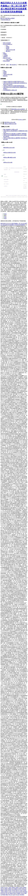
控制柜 (7, 46)
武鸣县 (6, 889)
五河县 (13, 890)
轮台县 (6, 887)
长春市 (2, 887)
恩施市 (24, 887)
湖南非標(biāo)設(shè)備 (9, 122)
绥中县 (3, 893)
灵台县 (17, 894)
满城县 (18, 893)
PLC (7, 45)
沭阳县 (9, 889)
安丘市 (2, 889)
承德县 (11, 893)
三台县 (13, 891)
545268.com (21, 119)
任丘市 (13, 894)
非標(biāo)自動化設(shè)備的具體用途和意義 (13, 85)
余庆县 (20, 887)
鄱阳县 (16, 889)
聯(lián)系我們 (11, 18)
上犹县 (2, 891)
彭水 (13, 889)
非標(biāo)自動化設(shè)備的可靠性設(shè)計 (13, 81)
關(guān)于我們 (4, 18)
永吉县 (20, 890)
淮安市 (6, 891)
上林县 (9, 887)
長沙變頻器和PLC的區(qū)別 (10, 90)
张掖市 (17, 887)
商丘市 (15, 893)
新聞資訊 (5, 56)
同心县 (10, 894)
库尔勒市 (22, 894)
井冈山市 (24, 889)
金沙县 (20, 891)
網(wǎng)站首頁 (7, 42)
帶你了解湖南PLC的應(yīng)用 (10, 129)
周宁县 (7, 893)
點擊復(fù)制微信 (4, 40)
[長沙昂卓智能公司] (5, 19)
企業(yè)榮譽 (9, 59)
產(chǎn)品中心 (13, 64)
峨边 (7, 894)
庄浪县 (24, 890)
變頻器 (7, 48)
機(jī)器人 (8, 51)
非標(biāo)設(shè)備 (10, 49)
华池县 (6, 890)
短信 (5, 218)
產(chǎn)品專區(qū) (7, 44)
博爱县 (13, 887)
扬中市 (17, 890)
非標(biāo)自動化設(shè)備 (10, 123)
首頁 (7, 64)
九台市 (9, 891)
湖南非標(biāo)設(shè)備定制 (18, 109)
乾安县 (9, 890)
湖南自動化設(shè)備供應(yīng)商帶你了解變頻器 (14, 133)
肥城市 (2, 890)
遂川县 (17, 891)
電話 (5, 217)
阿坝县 (3, 894)
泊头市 (22, 893)
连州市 (19, 889)
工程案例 (5, 55)
